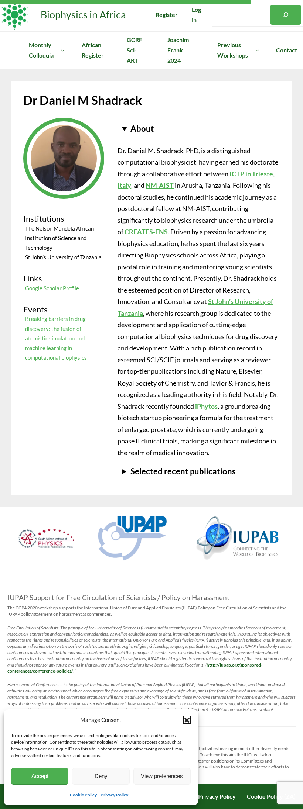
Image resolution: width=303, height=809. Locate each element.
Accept (39, 776)
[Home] (6, 50)
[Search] (285, 15)
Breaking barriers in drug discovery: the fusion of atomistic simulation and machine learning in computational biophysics (56, 338)
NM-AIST (160, 185)
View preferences (162, 776)
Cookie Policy (83, 795)
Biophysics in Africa (83, 14)
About (142, 129)
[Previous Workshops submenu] (257, 50)
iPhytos (206, 406)
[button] (187, 719)
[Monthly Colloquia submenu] (63, 50)
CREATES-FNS (146, 232)
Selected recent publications (183, 471)
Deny (101, 776)
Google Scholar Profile (52, 288)
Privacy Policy (114, 795)
